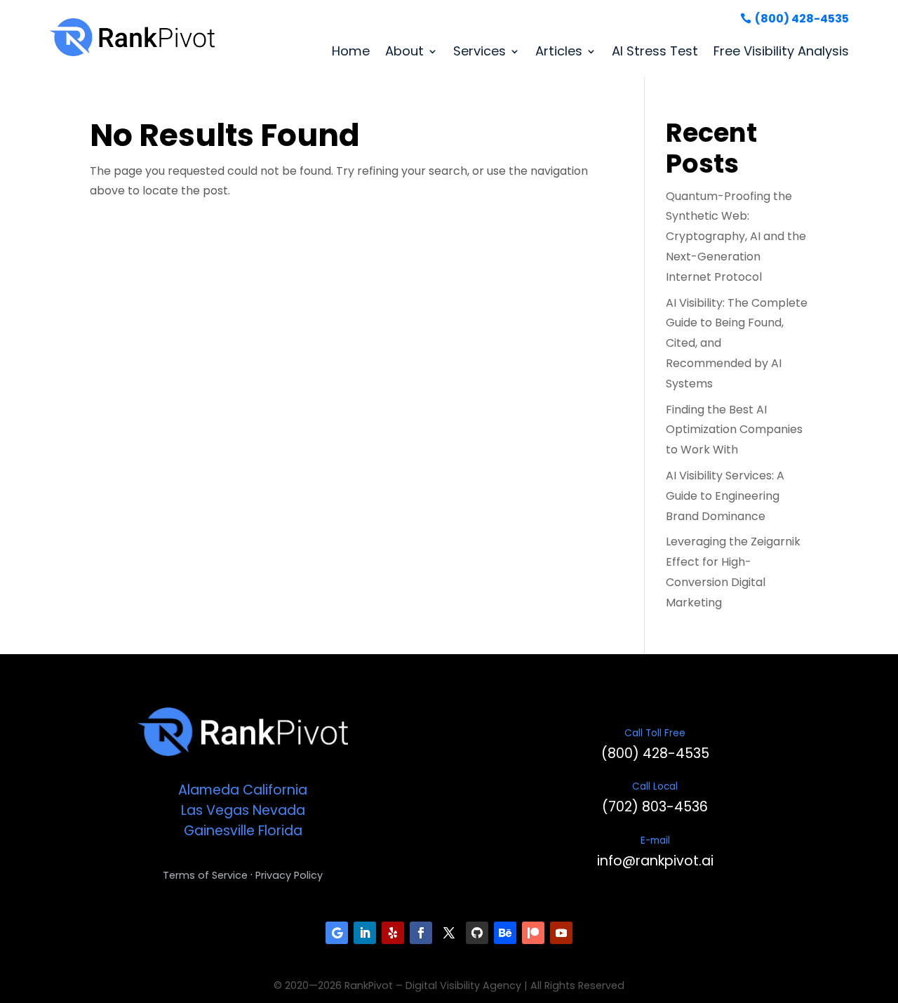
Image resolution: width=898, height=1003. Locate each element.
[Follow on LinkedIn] (365, 933)
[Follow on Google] (337, 933)
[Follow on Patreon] (533, 933)
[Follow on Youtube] (561, 933)
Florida (280, 830)
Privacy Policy (289, 875)
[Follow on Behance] (505, 933)
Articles (558, 51)
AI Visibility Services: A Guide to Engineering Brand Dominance (725, 495)
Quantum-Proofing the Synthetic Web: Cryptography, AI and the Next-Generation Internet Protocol (736, 236)
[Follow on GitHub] (477, 933)
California (275, 790)
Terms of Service (205, 875)
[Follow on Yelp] (393, 933)
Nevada (279, 810)
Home (351, 51)
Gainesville (219, 830)
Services (479, 51)
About (404, 51)
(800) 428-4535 (802, 19)
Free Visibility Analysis (781, 51)
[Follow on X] (449, 933)
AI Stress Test (655, 51)
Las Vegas (215, 810)
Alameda (208, 790)
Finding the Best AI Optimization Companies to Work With (734, 429)
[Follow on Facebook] (421, 933)
